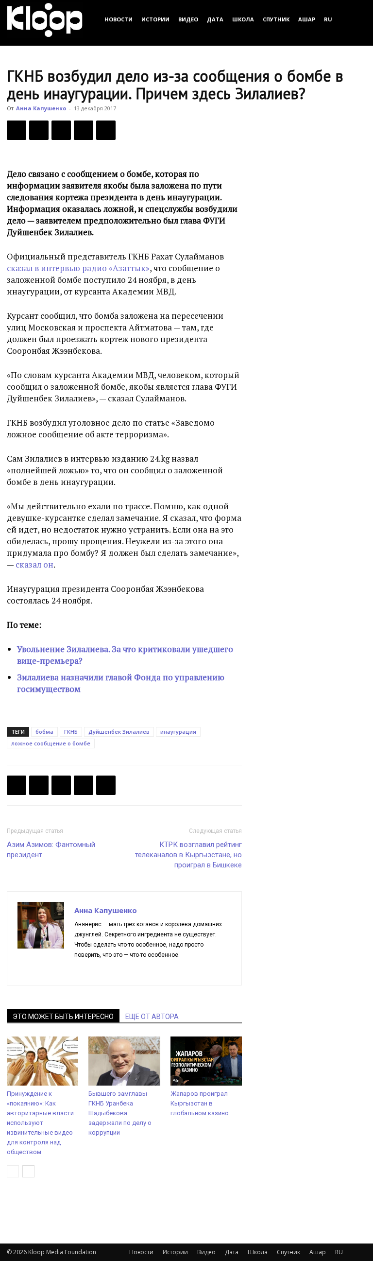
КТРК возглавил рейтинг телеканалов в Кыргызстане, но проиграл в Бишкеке (188, 854)
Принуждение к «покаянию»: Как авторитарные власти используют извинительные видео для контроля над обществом (40, 1123)
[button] (354, 19)
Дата (215, 19)
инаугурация (178, 731)
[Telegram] (83, 130)
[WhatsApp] (106, 130)
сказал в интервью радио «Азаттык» (78, 268)
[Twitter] (39, 130)
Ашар (306, 19)
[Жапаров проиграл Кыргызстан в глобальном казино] (206, 1061)
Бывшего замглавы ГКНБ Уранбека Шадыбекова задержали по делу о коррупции (120, 1113)
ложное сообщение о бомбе (50, 743)
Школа (243, 19)
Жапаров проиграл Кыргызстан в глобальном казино (199, 1103)
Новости (118, 19)
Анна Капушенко (41, 108)
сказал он (34, 564)
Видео (188, 19)
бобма (44, 731)
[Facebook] (16, 130)
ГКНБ (71, 731)
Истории (155, 19)
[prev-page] (13, 1171)
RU (328, 19)
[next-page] (28, 1171)
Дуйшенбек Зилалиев (119, 731)
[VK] (61, 130)
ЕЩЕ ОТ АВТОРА (152, 1016)
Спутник (276, 19)
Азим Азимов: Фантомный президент (51, 849)
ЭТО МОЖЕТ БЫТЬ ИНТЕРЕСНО (63, 1016)
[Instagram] (100, 971)
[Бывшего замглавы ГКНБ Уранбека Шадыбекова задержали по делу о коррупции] (124, 1061)
